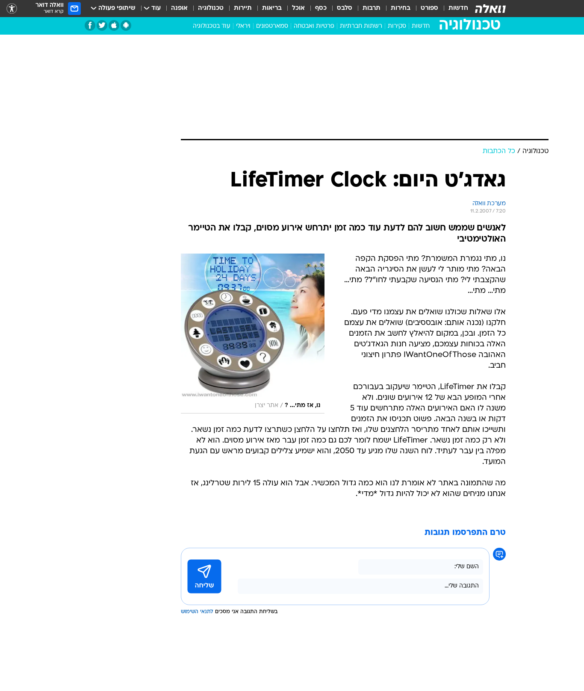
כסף (321, 8)
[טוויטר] (102, 25)
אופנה (179, 8)
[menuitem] (453, 8)
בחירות (400, 8)
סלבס (344, 8)
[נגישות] (11, 8)
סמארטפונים (272, 26)
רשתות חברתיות (361, 26)
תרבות (371, 8)
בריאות (272, 8)
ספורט (429, 8)
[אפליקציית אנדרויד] (126, 25)
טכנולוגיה (211, 8)
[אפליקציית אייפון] (114, 25)
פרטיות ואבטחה (314, 26)
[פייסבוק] (90, 25)
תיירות (243, 8)
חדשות (458, 8)
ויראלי (243, 26)
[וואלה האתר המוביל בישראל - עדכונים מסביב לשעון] (490, 8)
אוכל (298, 8)
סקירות (397, 26)
